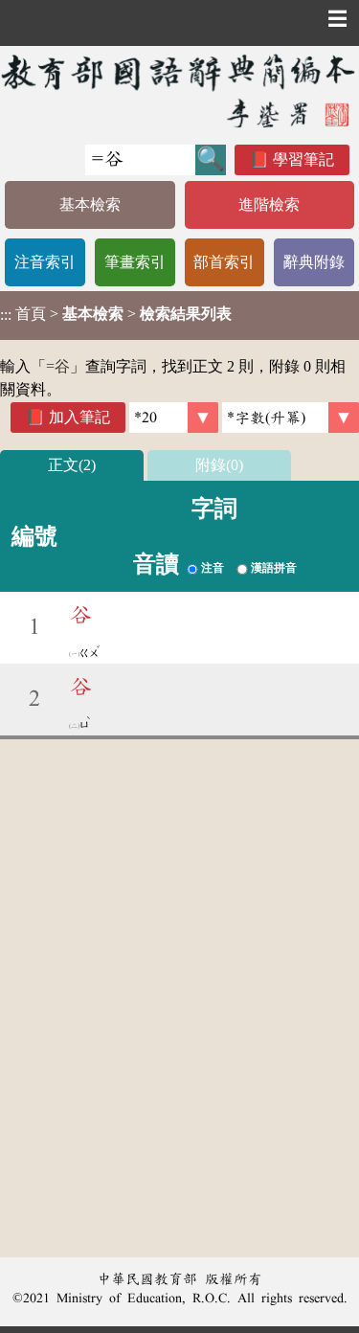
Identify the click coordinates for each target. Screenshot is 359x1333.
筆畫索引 (135, 262)
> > (116, 314)
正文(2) (72, 465)
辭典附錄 (314, 262)
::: (5, 315)
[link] (290, 417)
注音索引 (45, 262)
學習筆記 (303, 159)
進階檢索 (269, 204)
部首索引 (224, 262)
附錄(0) (219, 465)
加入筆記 (79, 417)
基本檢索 (90, 204)
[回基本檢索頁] (179, 90)
